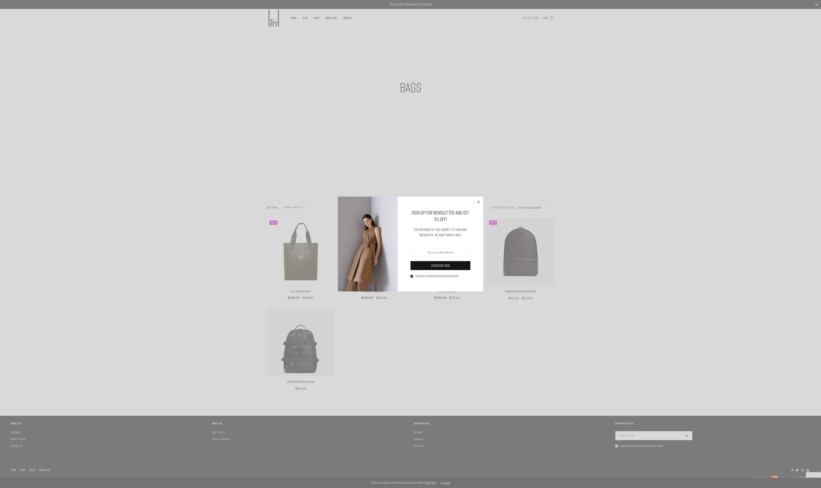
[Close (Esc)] (478, 201)
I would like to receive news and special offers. (437, 276)
